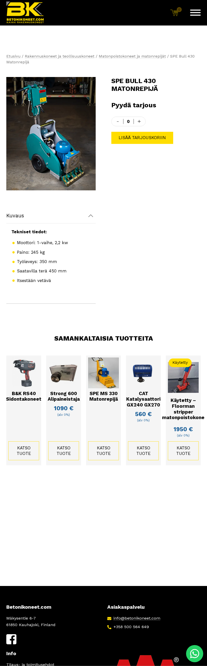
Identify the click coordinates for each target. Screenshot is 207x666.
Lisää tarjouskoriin (142, 137)
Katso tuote (24, 450)
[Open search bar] (157, 12)
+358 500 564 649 (131, 626)
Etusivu (13, 56)
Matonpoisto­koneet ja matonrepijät (132, 56)
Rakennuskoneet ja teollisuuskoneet (59, 56)
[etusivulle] (25, 12)
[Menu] (195, 12)
